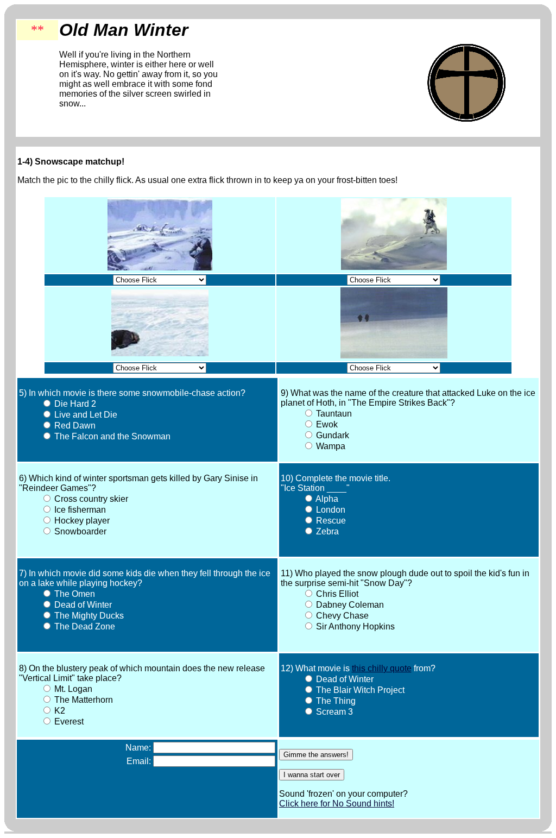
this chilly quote (382, 668)
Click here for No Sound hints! (336, 803)
